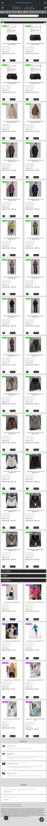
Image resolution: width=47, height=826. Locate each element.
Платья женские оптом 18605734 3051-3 (35, 680)
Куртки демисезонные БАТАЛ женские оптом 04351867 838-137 (11, 122)
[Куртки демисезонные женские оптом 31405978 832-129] (12, 267)
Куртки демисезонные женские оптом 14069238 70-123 (11, 394)
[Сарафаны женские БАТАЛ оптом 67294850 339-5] (35, 709)
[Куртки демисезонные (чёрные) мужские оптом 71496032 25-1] (35, 33)
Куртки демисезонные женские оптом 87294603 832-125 (11, 355)
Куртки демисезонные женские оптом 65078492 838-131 (11, 238)
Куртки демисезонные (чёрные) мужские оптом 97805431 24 (12, 44)
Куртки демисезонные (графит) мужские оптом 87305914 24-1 (12, 83)
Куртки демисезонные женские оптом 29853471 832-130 (35, 238)
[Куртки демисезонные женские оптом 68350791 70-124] (35, 344)
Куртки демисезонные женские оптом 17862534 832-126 (35, 316)
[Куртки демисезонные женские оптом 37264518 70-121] (12, 422)
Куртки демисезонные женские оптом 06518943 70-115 (11, 550)
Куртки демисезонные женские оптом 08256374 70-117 (11, 511)
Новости (23, 741)
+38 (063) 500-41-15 (18, 7)
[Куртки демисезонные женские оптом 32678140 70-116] (35, 500)
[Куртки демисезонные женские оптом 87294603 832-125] (12, 344)
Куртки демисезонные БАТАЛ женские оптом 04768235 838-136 (35, 122)
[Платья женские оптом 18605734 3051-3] (35, 670)
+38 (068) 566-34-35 (18, 8)
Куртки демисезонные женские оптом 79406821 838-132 (35, 199)
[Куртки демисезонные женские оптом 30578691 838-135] (12, 150)
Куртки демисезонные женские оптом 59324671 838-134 (35, 161)
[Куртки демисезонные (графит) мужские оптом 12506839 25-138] (35, 72)
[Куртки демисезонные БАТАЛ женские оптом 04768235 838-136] (35, 111)
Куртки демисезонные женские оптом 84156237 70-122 (35, 394)
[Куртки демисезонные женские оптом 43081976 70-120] (35, 422)
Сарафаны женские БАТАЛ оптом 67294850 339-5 (35, 719)
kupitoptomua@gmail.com (30, 8)
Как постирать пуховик (11, 745)
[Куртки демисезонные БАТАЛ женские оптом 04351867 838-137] (12, 111)
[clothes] (3, 23)
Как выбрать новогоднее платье (13, 763)
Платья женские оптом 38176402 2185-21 (12, 641)
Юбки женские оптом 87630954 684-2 (12, 602)
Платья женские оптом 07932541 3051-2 (11, 719)
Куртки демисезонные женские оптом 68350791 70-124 (35, 355)
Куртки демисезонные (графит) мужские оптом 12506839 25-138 (35, 83)
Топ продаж (6, 571)
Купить (12, 60)
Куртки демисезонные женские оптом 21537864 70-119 (11, 472)
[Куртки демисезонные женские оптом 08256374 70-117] (12, 500)
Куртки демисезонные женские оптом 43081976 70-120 (35, 433)
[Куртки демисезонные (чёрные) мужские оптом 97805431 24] (12, 33)
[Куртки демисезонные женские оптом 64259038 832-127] (12, 305)
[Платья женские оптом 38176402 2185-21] (12, 631)
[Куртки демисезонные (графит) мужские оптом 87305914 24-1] (12, 72)
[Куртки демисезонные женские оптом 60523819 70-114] (35, 539)
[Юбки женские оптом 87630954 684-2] (12, 592)
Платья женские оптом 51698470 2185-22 (35, 602)
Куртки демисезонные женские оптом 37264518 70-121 (11, 433)
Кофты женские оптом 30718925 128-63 (11, 680)
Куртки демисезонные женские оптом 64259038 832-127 (11, 316)
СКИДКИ (4, 576)
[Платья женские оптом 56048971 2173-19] (35, 631)
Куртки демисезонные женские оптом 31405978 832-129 (11, 277)
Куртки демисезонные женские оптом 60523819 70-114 (35, 550)
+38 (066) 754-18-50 (29, 7)
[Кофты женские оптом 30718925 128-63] (12, 670)
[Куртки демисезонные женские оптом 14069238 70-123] (12, 383)
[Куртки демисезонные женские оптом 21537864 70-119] (12, 461)
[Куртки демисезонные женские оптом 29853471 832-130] (35, 228)
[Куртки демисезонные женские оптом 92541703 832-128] (35, 267)
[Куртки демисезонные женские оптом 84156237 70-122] (35, 383)
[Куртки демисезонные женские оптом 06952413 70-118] (35, 461)
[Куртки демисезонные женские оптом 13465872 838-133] (12, 189)
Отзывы (23, 785)
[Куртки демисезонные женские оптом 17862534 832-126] (35, 305)
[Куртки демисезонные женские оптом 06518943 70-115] (12, 539)
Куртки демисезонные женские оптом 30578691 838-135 (11, 161)
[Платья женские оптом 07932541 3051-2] (12, 709)
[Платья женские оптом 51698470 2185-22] (35, 592)
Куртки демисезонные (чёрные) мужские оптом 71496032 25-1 (35, 44)
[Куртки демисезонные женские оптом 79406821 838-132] (35, 189)
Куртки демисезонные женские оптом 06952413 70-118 (35, 472)
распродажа (6, 580)
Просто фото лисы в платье (12, 773)
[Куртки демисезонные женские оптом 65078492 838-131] (12, 228)
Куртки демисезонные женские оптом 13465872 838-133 (11, 199)
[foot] (44, 23)
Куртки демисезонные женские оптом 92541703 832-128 (35, 277)
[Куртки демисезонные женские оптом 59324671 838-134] (35, 150)
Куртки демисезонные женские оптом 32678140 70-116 (35, 511)
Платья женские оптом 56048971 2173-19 (35, 641)
